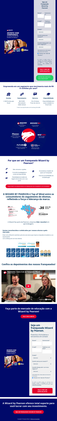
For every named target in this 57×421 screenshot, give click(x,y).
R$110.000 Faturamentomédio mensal (22, 103)
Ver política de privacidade (45, 64)
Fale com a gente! (28, 316)
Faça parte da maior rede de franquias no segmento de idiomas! (28, 186)
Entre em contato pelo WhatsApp (44, 78)
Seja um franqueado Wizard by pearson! (29, 412)
